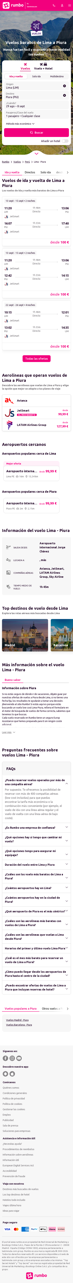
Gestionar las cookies (14, 1109)
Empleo (7, 1114)
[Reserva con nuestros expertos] (54, 5)
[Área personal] (62, 5)
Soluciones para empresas (16, 1131)
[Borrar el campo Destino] (64, 95)
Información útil (11, 1160)
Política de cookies (12, 1104)
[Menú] (69, 5)
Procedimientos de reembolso (18, 1149)
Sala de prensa (10, 1125)
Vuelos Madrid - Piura (17, 1020)
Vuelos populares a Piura (20, 1008)
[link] (36, 221)
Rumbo (5, 161)
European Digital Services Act (18, 1165)
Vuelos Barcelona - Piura (19, 1024)
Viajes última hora (12, 1205)
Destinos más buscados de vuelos (21, 1189)
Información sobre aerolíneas (18, 1154)
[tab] (25, 66)
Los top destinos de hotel (16, 1194)
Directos (30, 172)
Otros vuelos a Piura (54, 1008)
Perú (27, 161)
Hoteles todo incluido (14, 1200)
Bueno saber (13, 679)
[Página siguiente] (67, 172)
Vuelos (17, 161)
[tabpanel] (36, 268)
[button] (8, 732)
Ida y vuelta (16, 76)
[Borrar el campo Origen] (64, 86)
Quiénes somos (11, 1087)
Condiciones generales (15, 1093)
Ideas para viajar (11, 1210)
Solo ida (36, 76)
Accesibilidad (10, 1171)
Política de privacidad (14, 1098)
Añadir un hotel (50, 141)
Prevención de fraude (14, 1176)
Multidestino (57, 76)
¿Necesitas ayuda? (12, 1143)
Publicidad (8, 1120)
